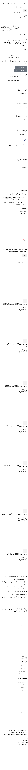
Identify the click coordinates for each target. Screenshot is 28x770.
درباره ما (23, 687)
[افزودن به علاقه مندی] (12, 301)
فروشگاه (23, 665)
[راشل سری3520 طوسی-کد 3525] (14, 281)
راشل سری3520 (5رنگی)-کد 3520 (14, 514)
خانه (19, 26)
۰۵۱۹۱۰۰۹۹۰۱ (23, 626)
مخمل (14, 26)
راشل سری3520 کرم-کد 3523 (16, 386)
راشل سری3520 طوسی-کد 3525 (15, 304)
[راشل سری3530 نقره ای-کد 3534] (14, 536)
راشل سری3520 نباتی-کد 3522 (16, 426)
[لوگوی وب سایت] (19, 1)
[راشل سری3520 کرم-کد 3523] (14, 368)
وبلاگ (23, 684)
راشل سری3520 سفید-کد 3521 (15, 466)
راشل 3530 (24, 557)
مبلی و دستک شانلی (20, 673)
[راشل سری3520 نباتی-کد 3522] (14, 407)
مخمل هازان (22, 671)
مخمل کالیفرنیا (7, 26)
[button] (25, 301)
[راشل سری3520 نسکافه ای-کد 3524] (14, 325)
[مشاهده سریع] (21, 301)
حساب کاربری (21, 682)
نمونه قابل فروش (22, 518)
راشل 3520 (24, 307)
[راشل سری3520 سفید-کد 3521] (14, 447)
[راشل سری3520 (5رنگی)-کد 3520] (14, 491)
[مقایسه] (16, 301)
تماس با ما (22, 690)
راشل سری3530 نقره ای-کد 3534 (15, 554)
